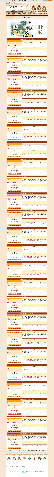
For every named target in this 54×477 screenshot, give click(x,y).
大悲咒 (44, 471)
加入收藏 (10, 2)
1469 (32, 450)
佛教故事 (36, 471)
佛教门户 (20, 471)
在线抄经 (13, 13)
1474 (39, 450)
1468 (30, 450)
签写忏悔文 (14, 51)
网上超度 (24, 13)
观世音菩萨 (40, 471)
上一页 (26, 450)
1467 (29, 450)
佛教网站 (23, 471)
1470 (33, 450)
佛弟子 (30, 471)
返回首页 (9, 13)
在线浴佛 (45, 13)
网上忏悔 (29, 13)
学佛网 (27, 471)
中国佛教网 (15, 471)
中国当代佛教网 (11, 471)
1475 (41, 450)
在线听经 (19, 13)
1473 (38, 450)
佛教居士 (33, 471)
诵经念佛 (34, 13)
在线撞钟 (40, 13)
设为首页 (7, 2)
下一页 (45, 450)
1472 (36, 450)
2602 (43, 450)
